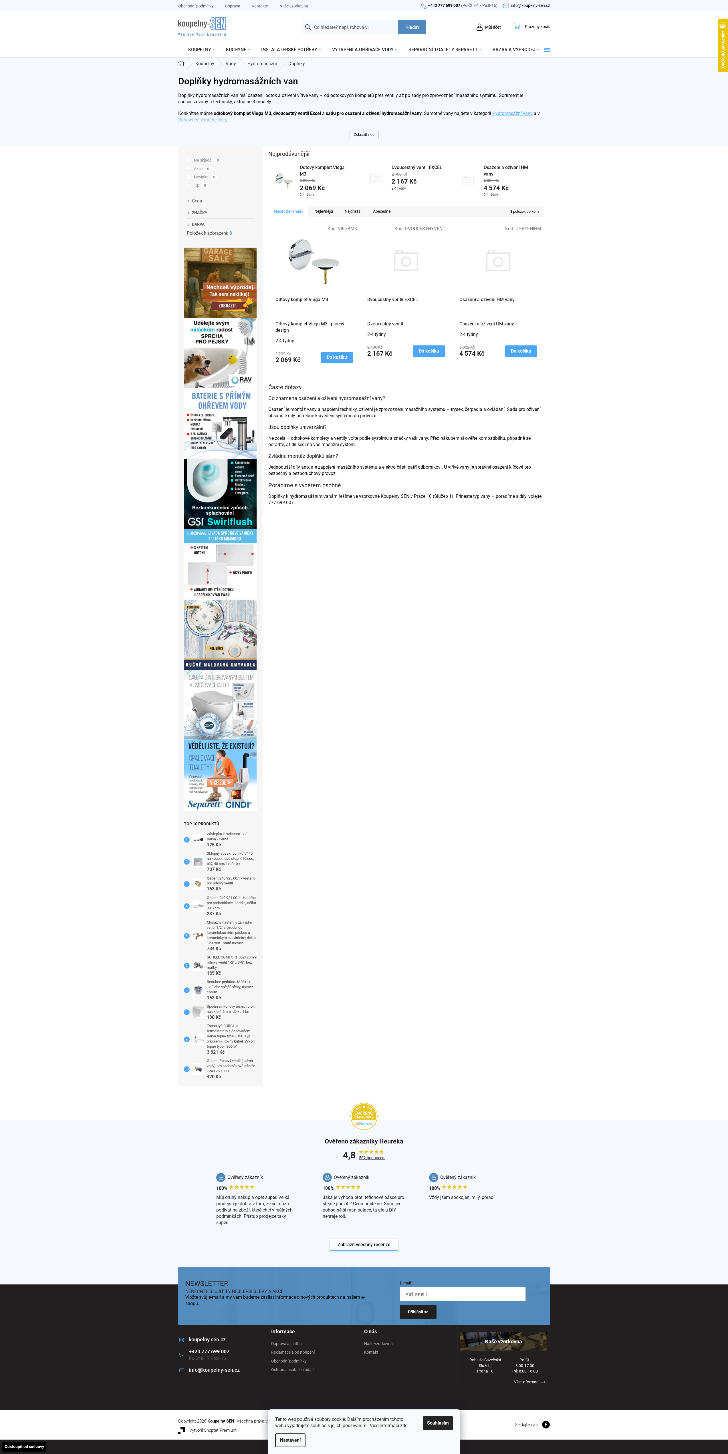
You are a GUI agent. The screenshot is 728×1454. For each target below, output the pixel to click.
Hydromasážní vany (512, 113)
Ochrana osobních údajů (293, 1369)
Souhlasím (438, 1423)
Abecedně (381, 211)
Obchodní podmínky (196, 6)
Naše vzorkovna (293, 6)
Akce (201, 168)
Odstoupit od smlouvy (24, 1446)
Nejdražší (353, 211)
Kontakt (371, 1352)
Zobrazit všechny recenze (364, 1244)
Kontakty (260, 6)
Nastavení (290, 1440)
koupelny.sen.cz (207, 1339)
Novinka (204, 177)
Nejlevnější (323, 211)
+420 (462, 5)
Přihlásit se (418, 1312)
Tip (200, 185)
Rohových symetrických (202, 120)
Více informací (526, 1382)
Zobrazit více (364, 134)
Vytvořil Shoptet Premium (213, 1430)
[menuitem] (201, 49)
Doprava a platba (286, 1343)
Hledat (412, 27)
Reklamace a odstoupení (293, 1352)
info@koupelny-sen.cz (214, 1370)
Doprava (232, 6)
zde (403, 1425)
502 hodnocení (372, 1157)
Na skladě (206, 160)
